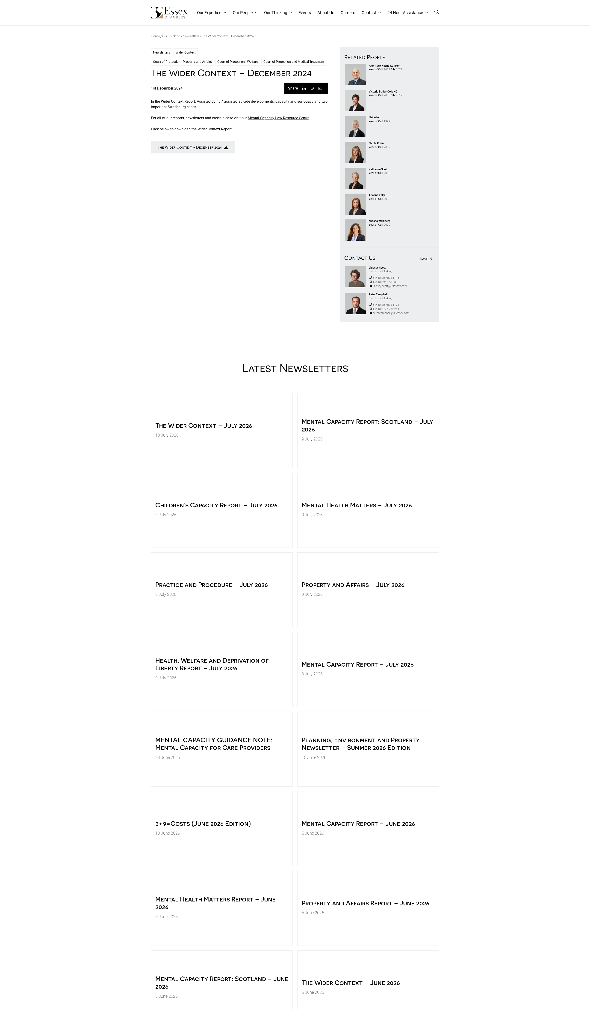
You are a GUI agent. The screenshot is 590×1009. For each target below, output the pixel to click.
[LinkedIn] (304, 88)
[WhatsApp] (312, 88)
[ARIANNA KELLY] (355, 195)
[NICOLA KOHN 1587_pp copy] (355, 143)
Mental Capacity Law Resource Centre (278, 118)
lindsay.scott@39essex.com (390, 286)
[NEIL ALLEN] (355, 117)
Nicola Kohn (376, 143)
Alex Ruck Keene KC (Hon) (385, 65)
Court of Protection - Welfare (237, 61)
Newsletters (191, 36)
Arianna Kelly (377, 195)
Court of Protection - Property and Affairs (182, 61)
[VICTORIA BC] (355, 92)
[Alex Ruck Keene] (355, 66)
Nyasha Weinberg (379, 221)
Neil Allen (374, 117)
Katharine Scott (378, 169)
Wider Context (186, 52)
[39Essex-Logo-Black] (169, 8)
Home (155, 36)
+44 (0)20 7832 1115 (386, 277)
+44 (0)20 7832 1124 (386, 304)
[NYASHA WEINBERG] (355, 221)
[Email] (320, 88)
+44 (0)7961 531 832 (386, 282)
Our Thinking (171, 36)
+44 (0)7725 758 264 (386, 309)
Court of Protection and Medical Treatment (293, 61)
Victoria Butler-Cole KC (383, 91)
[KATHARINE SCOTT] (355, 169)
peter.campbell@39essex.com (391, 313)
